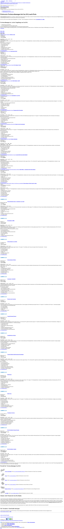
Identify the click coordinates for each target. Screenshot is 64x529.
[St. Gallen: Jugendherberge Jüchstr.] (3, 335)
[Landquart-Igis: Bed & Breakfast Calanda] (3, 449)
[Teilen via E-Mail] (12, 519)
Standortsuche (28, 2)
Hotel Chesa (9, 393)
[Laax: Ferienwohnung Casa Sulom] (3, 241)
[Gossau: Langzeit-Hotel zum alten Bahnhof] (8, 154)
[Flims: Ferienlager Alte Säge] (3, 412)
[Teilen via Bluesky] (8, 519)
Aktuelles (10, 3)
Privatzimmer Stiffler (10, 220)
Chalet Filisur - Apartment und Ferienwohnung (27, 169)
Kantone (17, 2)
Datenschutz (7, 520)
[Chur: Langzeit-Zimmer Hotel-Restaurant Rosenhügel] (3, 354)
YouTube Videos (4, 523)
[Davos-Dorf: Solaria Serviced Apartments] (7, 124)
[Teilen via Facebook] (7, 519)
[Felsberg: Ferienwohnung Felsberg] (3, 259)
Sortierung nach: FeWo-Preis (7, 24)
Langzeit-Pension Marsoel (11, 316)
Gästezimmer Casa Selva (16, 95)
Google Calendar (4, 524)
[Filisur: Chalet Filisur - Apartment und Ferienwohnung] (9, 169)
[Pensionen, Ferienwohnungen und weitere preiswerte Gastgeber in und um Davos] (2, 480)
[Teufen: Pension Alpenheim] (5, 139)
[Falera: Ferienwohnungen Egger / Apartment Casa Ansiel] (3, 201)
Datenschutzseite (19, 527)
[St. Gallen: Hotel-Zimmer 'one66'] (6, 80)
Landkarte (24, 2)
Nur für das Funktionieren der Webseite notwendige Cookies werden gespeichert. (14, 522)
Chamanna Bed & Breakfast (18, 110)
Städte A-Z (2, 2)
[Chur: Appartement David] (5, 51)
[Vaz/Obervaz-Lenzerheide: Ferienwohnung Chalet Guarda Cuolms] (11, 183)
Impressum (21, 520)
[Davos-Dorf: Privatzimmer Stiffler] (3, 220)
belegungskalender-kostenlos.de (6, 526)
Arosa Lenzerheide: (8, 471)
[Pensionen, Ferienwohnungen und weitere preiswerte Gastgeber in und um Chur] (2, 475)
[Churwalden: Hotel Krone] (3, 374)
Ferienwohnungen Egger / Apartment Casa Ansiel (15, 201)
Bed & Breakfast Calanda (11, 449)
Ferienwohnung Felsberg (11, 259)
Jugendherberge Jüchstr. (11, 335)
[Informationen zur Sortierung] (2, 25)
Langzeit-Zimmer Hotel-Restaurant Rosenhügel (15, 354)
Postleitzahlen (13, 2)
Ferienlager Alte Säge (11, 412)
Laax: (6, 484)
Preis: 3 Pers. (2, 32)
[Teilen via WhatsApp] (10, 519)
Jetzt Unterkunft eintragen (5, 511)
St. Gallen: (6, 493)
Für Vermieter (2, 520)
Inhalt (6, 0)
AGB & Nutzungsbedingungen (14, 520)
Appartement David (13, 51)
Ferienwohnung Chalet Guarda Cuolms (30, 183)
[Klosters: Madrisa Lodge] (5, 34)
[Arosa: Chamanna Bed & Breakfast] (6, 110)
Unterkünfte (2, 0)
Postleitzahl (2, 28)
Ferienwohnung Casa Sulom (12, 241)
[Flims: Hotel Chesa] (3, 393)
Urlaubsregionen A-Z (7, 2)
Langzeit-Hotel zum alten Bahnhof (21, 154)
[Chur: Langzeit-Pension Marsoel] (3, 316)
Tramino (2, 525)
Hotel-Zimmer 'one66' (16, 80)
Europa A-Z (20, 2)
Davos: (6, 480)
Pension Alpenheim (14, 139)
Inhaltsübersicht (2, 3)
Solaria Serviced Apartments (20, 124)
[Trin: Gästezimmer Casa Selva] (5, 95)
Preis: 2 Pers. (2, 31)
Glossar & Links (15, 3)
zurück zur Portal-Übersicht (4, 515)
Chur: (6, 475)
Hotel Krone (9, 374)
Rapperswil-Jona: (8, 488)
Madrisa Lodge (12, 34)
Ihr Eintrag (10, 0)
